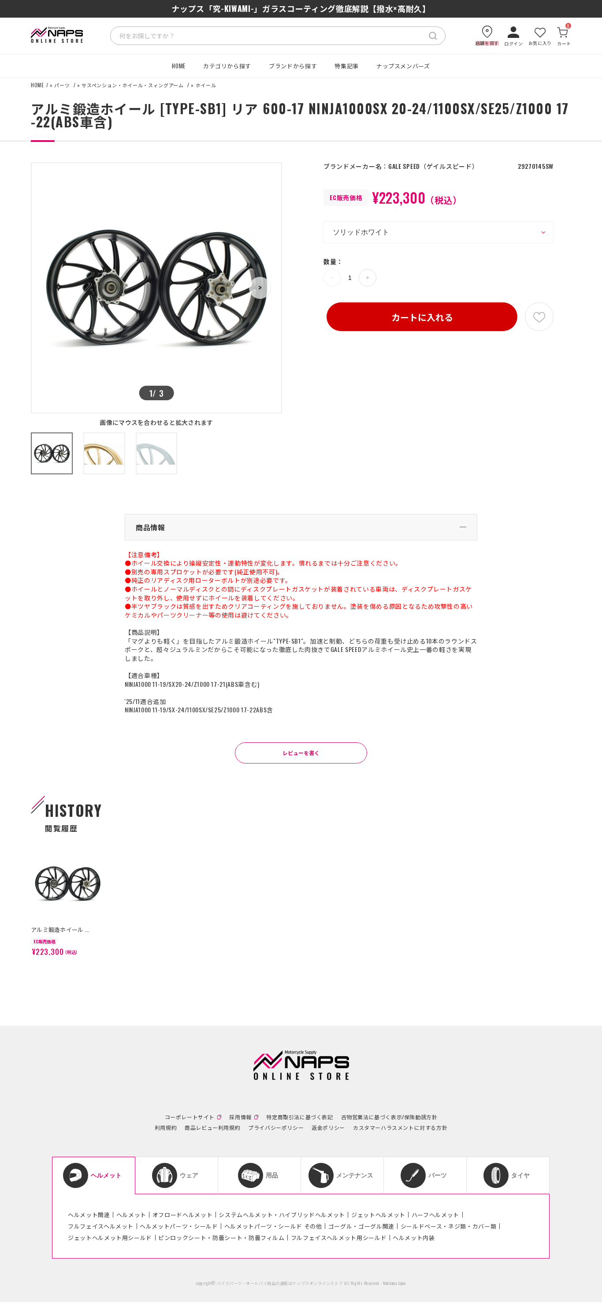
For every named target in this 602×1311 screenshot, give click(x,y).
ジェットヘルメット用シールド (110, 1237)
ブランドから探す (293, 65)
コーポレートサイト (190, 1117)
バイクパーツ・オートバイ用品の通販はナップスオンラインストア (280, 1283)
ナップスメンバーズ (403, 65)
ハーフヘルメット (435, 1214)
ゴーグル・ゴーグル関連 (361, 1226)
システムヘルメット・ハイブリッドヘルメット (282, 1214)
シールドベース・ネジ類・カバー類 (448, 1226)
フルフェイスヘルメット (101, 1226)
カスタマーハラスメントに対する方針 (400, 1127)
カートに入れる (422, 317)
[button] (260, 288)
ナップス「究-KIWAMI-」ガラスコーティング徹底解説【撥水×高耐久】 (300, 8)
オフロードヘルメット (182, 1214)
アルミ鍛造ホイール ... (60, 929)
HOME (179, 65)
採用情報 (240, 1117)
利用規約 (166, 1127)
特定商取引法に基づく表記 (299, 1117)
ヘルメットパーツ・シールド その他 (273, 1226)
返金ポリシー (328, 1127)
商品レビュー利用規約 (212, 1127)
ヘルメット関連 (89, 1214)
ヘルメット (131, 1214)
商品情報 (150, 527)
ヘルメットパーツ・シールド (179, 1226)
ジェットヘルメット (378, 1214)
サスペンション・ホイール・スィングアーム (132, 85)
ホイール (206, 85)
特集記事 (346, 65)
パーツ (62, 85)
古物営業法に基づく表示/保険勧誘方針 (389, 1117)
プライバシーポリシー (276, 1127)
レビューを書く (301, 752)
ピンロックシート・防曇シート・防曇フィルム (221, 1237)
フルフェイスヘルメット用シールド (338, 1237)
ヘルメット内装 (414, 1237)
